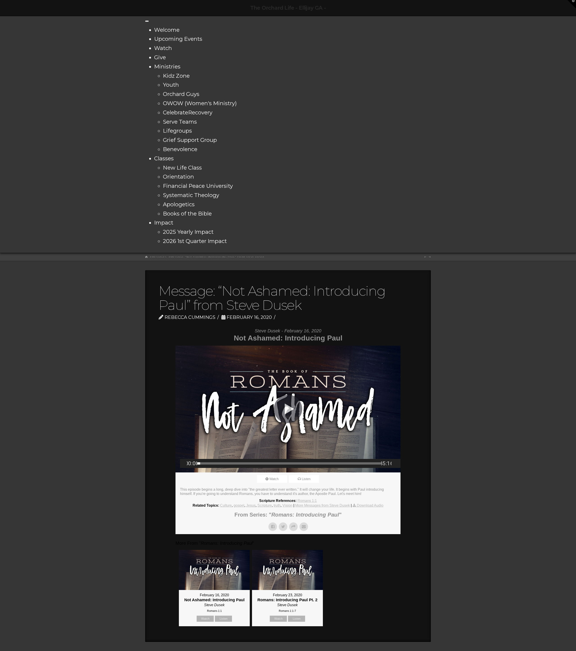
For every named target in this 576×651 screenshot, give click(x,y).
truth (277, 505)
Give (160, 57)
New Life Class (182, 167)
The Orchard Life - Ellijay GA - (288, 8)
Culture (226, 505)
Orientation (178, 176)
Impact (163, 222)
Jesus (251, 505)
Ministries (167, 66)
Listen (306, 479)
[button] (571, 4)
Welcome (167, 30)
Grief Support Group (190, 140)
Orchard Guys (181, 94)
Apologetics (179, 204)
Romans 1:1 (307, 501)
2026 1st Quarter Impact (195, 241)
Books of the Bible (187, 213)
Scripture (264, 505)
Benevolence (180, 149)
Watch (163, 48)
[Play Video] (288, 409)
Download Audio (370, 505)
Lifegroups (177, 130)
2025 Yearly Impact (188, 232)
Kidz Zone (176, 76)
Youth (171, 85)
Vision (287, 505)
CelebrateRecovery (187, 112)
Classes (164, 158)
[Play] (183, 463)
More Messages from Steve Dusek (322, 505)
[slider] (289, 463)
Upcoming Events (178, 39)
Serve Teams (180, 121)
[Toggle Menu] (147, 21)
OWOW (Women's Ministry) (200, 103)
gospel (239, 505)
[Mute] (394, 463)
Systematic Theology (191, 195)
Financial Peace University (198, 186)
